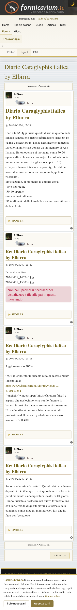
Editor (11, 52)
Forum (6, 31)
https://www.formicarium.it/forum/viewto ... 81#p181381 (32, 388)
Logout (24, 52)
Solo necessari (16, 603)
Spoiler (17, 220)
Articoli (51, 24)
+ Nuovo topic (11, 38)
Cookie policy (52, 596)
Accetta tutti (42, 603)
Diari (63, 24)
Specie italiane (22, 24)
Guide (39, 24)
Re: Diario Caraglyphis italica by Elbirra (36, 254)
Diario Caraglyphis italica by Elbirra (36, 71)
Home (5, 24)
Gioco (17, 31)
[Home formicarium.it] (38, 7)
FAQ (35, 52)
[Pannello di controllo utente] (2, 52)
